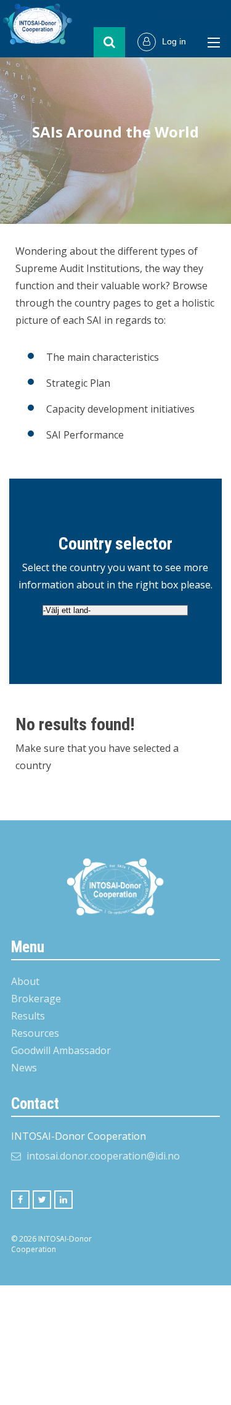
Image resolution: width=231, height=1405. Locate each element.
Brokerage (36, 998)
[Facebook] (20, 1199)
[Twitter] (42, 1199)
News (24, 1067)
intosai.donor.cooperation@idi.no (103, 1156)
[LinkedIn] (63, 1199)
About (25, 981)
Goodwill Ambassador (61, 1050)
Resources (35, 1033)
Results (28, 1016)
